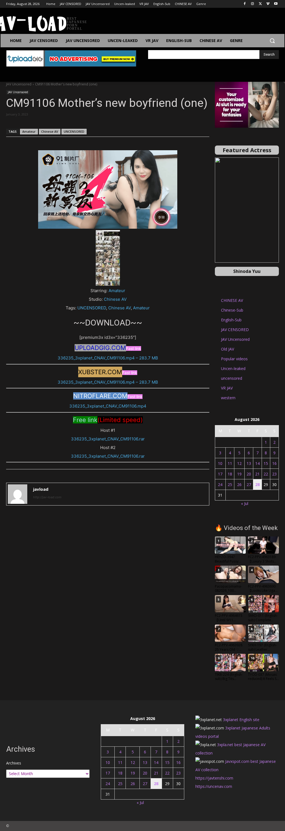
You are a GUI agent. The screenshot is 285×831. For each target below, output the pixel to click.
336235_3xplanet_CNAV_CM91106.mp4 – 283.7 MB (108, 358)
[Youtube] (275, 4)
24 (220, 484)
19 (239, 474)
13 (249, 463)
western (228, 397)
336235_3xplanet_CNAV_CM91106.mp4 (107, 406)
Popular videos (234, 358)
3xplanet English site (241, 719)
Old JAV (227, 349)
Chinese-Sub (232, 310)
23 (274, 474)
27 (249, 484)
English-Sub (231, 319)
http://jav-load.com (47, 497)
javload (40, 489)
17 (220, 474)
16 (274, 463)
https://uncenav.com (213, 786)
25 (230, 484)
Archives (13, 763)
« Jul (244, 503)
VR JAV (227, 388)
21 (257, 474)
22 (266, 474)
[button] (272, 40)
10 (220, 463)
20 (249, 474)
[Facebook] (245, 4)
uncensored (231, 378)
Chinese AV (49, 131)
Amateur (29, 131)
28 (257, 484)
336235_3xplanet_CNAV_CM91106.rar (108, 439)
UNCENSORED (74, 131)
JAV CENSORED (235, 329)
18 (230, 474)
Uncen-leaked (233, 368)
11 (230, 463)
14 (257, 463)
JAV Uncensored (18, 84)
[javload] (17, 494)
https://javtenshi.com (214, 778)
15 (266, 463)
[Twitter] (260, 4)
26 (239, 484)
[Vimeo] (268, 4)
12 (239, 463)
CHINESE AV (232, 300)
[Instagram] (252, 4)
